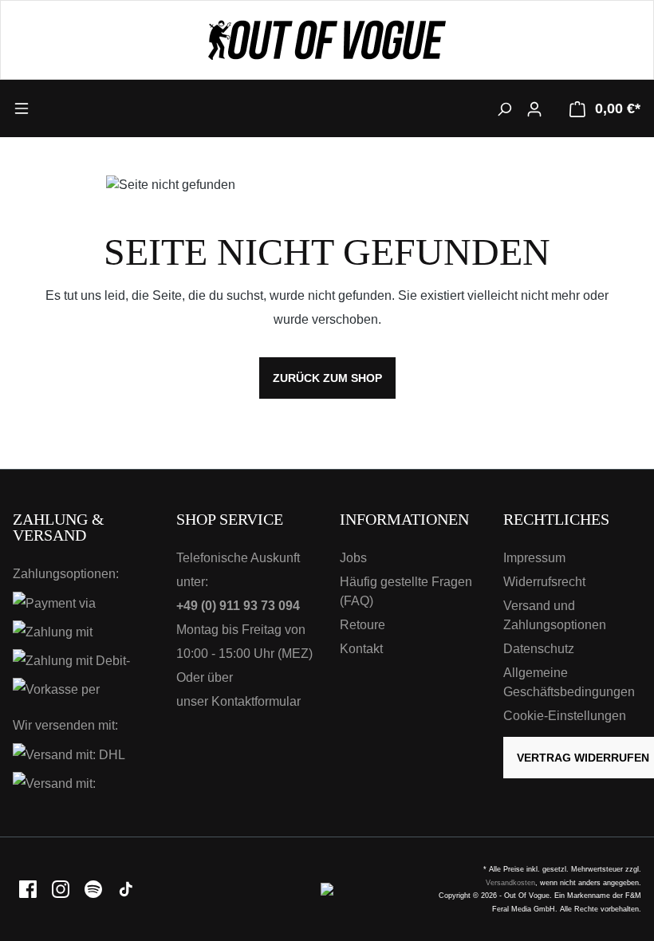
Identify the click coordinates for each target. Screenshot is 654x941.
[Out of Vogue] (327, 888)
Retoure (362, 625)
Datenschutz (538, 649)
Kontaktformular (256, 701)
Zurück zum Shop (327, 378)
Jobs (353, 558)
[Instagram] (62, 888)
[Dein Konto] (534, 108)
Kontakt (361, 649)
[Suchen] (504, 108)
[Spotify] (94, 888)
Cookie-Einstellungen (564, 715)
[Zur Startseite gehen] (327, 40)
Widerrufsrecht (544, 582)
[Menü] (91, 108)
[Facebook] (29, 888)
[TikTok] (126, 888)
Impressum (534, 558)
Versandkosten (510, 883)
